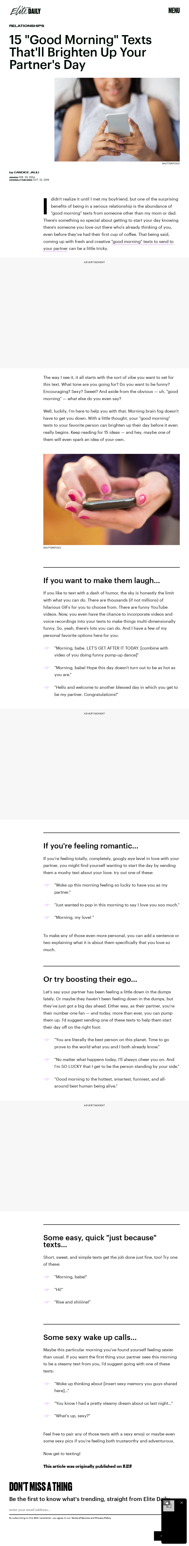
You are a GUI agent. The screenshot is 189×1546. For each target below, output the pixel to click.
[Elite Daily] (25, 10)
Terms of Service (80, 1517)
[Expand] (166, 1502)
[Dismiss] (181, 1502)
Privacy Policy (103, 1517)
